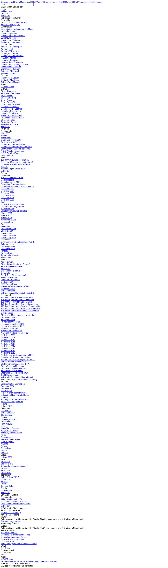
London (4, 397)
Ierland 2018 (6, 406)
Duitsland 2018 (7, 198)
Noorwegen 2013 (8, 419)
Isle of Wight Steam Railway (13, 393)
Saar (3, 224)
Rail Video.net (96, 2)
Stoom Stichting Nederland (12, 366)
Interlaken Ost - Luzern (11, 111)
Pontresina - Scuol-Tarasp (12, 118)
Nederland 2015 (8, 348)
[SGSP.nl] (7, 559)
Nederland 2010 (8, 340)
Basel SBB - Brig (8, 98)
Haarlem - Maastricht (10, 58)
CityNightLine (7, 313)
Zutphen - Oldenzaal (10, 71)
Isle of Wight (6, 391)
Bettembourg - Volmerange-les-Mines (17, 29)
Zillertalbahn (6, 257)
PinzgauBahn (7, 253)
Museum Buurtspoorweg (11, 331)
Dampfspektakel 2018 (10, 182)
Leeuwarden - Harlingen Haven (14, 64)
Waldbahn (5, 226)
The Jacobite (6, 415)
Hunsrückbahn (7, 209)
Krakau (4, 468)
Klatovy (4, 482)
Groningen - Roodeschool (12, 56)
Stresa (4, 450)
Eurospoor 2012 (8, 317)
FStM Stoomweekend (10, 322)
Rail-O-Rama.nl (66, 2)
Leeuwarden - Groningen (12, 62)
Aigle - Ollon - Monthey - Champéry (16, 264)
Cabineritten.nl (7, 2)
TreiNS (4, 135)
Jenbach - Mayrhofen (10, 80)
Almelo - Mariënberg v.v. (11, 47)
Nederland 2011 (8, 342)
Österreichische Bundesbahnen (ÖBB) (17, 242)
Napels (4, 446)
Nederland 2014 (8, 346)
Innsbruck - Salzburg (10, 78)
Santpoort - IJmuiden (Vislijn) (13, 501)
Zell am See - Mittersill (10, 82)
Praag (3, 484)
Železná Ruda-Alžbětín (11, 477)
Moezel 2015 (6, 215)
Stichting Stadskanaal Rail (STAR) (16, 364)
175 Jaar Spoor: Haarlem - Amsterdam (17, 300)
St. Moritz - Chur (8, 120)
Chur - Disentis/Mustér (10, 104)
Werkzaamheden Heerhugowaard (16, 504)
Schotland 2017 (8, 413)
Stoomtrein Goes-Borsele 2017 (14, 373)
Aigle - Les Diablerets (10, 93)
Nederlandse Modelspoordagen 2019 (17, 355)
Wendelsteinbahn (8, 229)
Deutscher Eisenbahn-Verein (13, 184)
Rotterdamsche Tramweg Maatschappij (18, 359)
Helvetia (4, 167)
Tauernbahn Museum (10, 255)
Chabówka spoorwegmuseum (14, 466)
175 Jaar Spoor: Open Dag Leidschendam (19, 304)
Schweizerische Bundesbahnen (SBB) (18, 293)
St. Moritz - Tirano (8, 122)
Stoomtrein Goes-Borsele (12, 371)
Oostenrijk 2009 (8, 246)
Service (4, 13)
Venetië (4, 453)
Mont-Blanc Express (10, 428)
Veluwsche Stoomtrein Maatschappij (17, 377)
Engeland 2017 (7, 388)
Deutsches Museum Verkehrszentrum (17, 186)
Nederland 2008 (8, 335)
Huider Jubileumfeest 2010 (12, 324)
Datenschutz (13, 561)
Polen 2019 (6, 473)
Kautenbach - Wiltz (9, 31)
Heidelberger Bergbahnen (12, 206)
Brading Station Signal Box (13, 384)
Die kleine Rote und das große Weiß (17, 162)
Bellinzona (5, 269)
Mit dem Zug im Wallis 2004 (13, 169)
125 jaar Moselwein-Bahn (12, 178)
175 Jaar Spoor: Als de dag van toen (17, 297)
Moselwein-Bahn (8, 220)
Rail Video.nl (38, 2)
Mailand (4, 444)
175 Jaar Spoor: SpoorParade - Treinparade (20, 311)
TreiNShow (6, 138)
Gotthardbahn (7, 282)
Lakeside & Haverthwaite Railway (16, 395)
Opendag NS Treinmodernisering (15, 357)
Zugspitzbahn (7, 231)
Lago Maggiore (7, 442)
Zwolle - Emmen (8, 73)
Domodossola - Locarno (11, 109)
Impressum (44, 561)
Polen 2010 (6, 470)
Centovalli (5, 273)
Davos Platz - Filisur (10, 107)
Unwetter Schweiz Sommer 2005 (15, 164)
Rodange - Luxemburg (11, 42)
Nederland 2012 (8, 344)
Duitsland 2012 (7, 189)
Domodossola (7, 437)
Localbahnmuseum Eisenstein (14, 211)
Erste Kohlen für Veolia (11, 142)
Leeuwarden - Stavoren (11, 67)
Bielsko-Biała (7, 464)
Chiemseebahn (7, 180)
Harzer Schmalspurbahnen (12, 204)
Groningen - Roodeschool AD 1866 (16, 147)
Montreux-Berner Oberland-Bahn (15, 286)
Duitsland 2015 (7, 193)
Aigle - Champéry (8, 91)
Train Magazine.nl (23, 2)
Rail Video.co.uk (81, 2)
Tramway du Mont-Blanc (11, 433)
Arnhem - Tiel (7, 49)
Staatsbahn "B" (7, 155)
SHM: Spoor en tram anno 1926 (15, 362)
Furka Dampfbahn (9, 277)
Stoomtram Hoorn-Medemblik (14, 368)
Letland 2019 (6, 457)
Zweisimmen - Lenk (9, 124)
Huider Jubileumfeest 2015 (12, 326)
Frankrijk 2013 (7, 424)
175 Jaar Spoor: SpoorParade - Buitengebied (20, 308)
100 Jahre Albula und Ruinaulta (15, 160)
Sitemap (53, 561)
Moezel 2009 (6, 213)
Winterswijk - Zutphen (10, 69)
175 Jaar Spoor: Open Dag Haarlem (16, 302)
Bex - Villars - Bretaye (10, 271)
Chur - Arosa (6, 100)
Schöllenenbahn (8, 291)
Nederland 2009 (8, 337)
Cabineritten (6, 490)
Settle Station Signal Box (12, 402)
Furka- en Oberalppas (10, 280)
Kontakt (4, 561)
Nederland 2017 (8, 351)
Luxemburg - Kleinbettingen (13, 36)
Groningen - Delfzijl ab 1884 (13, 144)
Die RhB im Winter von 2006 (13, 275)
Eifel (3, 202)
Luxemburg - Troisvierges (12, 40)
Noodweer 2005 (8, 289)
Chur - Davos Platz (9, 102)
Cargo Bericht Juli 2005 (11, 140)
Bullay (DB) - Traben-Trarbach (14, 22)
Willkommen (6, 11)
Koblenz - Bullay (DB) (10, 25)
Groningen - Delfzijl (9, 53)
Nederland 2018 (8, 353)
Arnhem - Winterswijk (10, 51)
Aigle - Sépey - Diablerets (12, 266)
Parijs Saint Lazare (9, 430)
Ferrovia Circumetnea (10, 439)
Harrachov (5, 479)
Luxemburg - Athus (9, 33)
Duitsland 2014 (7, 191)
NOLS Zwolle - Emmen (11, 153)
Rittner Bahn (6, 448)
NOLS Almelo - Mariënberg (12, 151)
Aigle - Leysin (7, 96)
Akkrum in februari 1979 (11, 499)
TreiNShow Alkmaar (9, 375)
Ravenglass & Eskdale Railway (15, 399)
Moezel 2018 (6, 218)
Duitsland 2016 (7, 195)
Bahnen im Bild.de (9, 533)
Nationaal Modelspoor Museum (14, 333)
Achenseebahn (7, 244)
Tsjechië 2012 (7, 486)
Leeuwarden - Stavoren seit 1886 (15, 149)
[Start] (11, 513)
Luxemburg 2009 (8, 235)
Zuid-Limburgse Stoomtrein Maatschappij (19, 379)
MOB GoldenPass (9, 284)
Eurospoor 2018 (8, 320)
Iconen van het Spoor (10, 328)
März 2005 (5, 133)
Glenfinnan (6, 411)
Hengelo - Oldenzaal (10, 60)
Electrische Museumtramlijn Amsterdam (18, 315)
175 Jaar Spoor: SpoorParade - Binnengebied (21, 306)
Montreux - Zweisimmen (11, 115)
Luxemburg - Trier (8, 38)
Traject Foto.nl (51, 2)
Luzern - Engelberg (9, 113)
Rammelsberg (7, 222)
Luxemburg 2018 (8, 237)
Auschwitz (5, 462)
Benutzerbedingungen (29, 561)
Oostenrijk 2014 (8, 249)
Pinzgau (4, 251)
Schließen (5, 16)
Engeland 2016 (7, 386)
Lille (3, 426)
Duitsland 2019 (7, 200)
